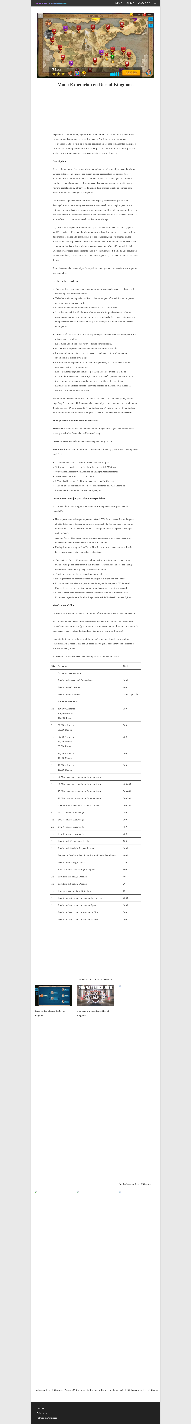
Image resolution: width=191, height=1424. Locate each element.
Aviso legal (42, 1413)
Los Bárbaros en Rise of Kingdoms (135, 1184)
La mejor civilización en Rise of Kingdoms (97, 1390)
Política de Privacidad (47, 1417)
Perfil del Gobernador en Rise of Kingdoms (139, 1390)
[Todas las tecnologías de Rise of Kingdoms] (53, 1004)
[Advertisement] (95, 110)
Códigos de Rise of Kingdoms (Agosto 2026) (56, 1390)
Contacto (41, 1408)
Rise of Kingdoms (95, 134)
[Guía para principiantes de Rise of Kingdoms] (95, 1004)
